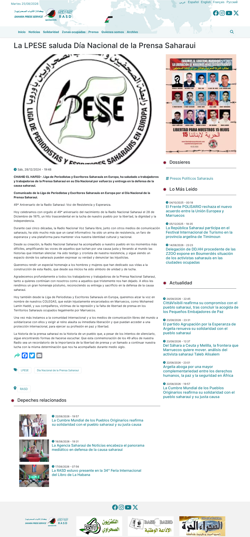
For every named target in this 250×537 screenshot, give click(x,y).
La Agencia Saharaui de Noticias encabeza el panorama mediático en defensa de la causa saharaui (98, 447)
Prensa (93, 32)
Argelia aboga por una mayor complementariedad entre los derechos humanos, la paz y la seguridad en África (198, 371)
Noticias (34, 32)
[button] (232, 32)
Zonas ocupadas (73, 32)
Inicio (22, 32)
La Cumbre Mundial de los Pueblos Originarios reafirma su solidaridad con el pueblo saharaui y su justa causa (97, 422)
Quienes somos (112, 32)
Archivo (132, 32)
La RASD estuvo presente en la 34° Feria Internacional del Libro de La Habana (96, 472)
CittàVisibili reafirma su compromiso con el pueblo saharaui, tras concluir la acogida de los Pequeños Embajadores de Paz (200, 307)
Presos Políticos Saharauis (191, 178)
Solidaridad (51, 32)
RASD (24, 389)
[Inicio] (45, 14)
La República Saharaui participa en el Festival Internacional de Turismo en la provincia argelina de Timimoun (199, 232)
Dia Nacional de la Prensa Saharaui (58, 370)
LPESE (25, 370)
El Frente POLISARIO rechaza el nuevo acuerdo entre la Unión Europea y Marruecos (199, 211)
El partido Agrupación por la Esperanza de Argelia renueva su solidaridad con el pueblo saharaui (199, 328)
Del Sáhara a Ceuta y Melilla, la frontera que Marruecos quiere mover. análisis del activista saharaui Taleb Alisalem (200, 349)
